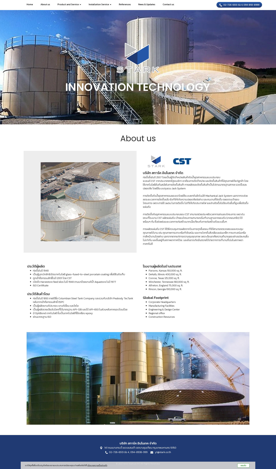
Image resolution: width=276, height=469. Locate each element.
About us (45, 4)
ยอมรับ (243, 465)
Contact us (168, 4)
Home (30, 4)
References (125, 4)
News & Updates (146, 4)
